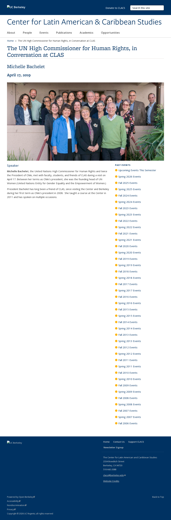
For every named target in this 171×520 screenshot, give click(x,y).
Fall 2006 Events (127, 423)
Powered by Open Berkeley (21, 497)
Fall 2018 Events (127, 271)
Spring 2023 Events (129, 214)
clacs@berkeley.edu (114, 475)
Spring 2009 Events (129, 391)
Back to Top (158, 496)
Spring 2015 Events (129, 315)
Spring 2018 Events (129, 277)
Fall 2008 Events (127, 398)
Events (44, 32)
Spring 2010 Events (129, 379)
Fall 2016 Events (127, 296)
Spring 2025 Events (129, 189)
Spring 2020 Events (129, 252)
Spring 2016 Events (129, 303)
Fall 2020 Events (127, 246)
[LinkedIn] (16, 448)
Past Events (122, 165)
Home (10, 40)
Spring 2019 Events (129, 265)
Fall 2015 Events (127, 309)
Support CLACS (136, 441)
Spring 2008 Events (129, 404)
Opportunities (110, 32)
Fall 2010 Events (127, 372)
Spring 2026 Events (129, 176)
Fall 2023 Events (127, 208)
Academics (87, 32)
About (11, 32)
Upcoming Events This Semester (137, 170)
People (28, 32)
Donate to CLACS (115, 7)
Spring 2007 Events (129, 417)
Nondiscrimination (17, 505)
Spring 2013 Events (129, 341)
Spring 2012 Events (129, 353)
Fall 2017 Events (127, 284)
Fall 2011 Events (127, 360)
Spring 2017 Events (129, 290)
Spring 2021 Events (129, 239)
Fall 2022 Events (127, 220)
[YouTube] (23, 448)
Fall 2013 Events (127, 334)
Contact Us (119, 441)
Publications (64, 32)
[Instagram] (29, 448)
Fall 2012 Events (127, 347)
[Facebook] (10, 448)
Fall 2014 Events (127, 322)
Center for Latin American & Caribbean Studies (84, 22)
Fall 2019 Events (127, 258)
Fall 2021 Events (127, 233)
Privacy (11, 509)
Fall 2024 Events (127, 195)
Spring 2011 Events (129, 366)
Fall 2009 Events (127, 385)
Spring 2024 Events (129, 201)
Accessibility (14, 501)
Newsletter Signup (113, 447)
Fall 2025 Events (127, 182)
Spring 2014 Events (129, 328)
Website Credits (111, 481)
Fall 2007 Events (127, 410)
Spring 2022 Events (129, 227)
